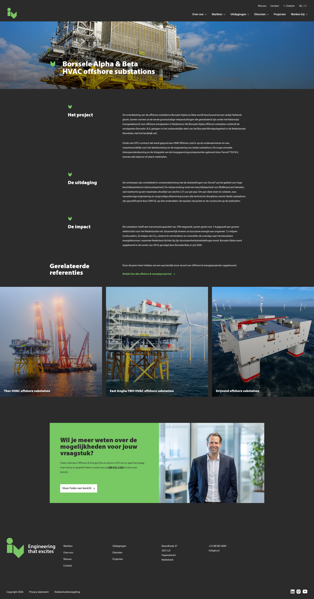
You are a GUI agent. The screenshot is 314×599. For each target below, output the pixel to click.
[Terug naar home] (12, 13)
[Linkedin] (293, 592)
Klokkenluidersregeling (67, 592)
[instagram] (299, 592)
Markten (68, 546)
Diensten (117, 552)
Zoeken (290, 6)
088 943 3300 (116, 467)
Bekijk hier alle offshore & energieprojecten (147, 274)
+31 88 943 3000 (217, 546)
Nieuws (262, 6)
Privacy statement (39, 592)
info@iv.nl (214, 550)
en (305, 6)
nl (300, 6)
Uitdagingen (119, 546)
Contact (274, 6)
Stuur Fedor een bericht (76, 488)
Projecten (280, 14)
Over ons (68, 552)
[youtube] (305, 592)
